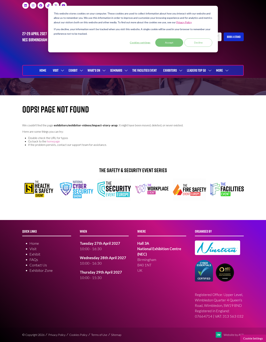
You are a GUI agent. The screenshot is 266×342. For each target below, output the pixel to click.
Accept (169, 42)
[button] (234, 36)
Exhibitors (170, 70)
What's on (94, 70)
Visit (55, 70)
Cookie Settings (253, 338)
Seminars (116, 70)
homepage (53, 141)
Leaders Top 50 (196, 70)
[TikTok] (48, 5)
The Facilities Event (144, 70)
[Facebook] (40, 5)
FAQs (33, 259)
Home (42, 70)
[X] (56, 5)
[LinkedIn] (25, 5)
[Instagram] (33, 5)
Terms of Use (99, 334)
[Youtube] (63, 5)
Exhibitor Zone (41, 270)
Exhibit (73, 70)
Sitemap (116, 334)
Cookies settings (140, 42)
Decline (198, 42)
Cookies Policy (78, 334)
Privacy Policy (57, 334)
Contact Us (38, 265)
